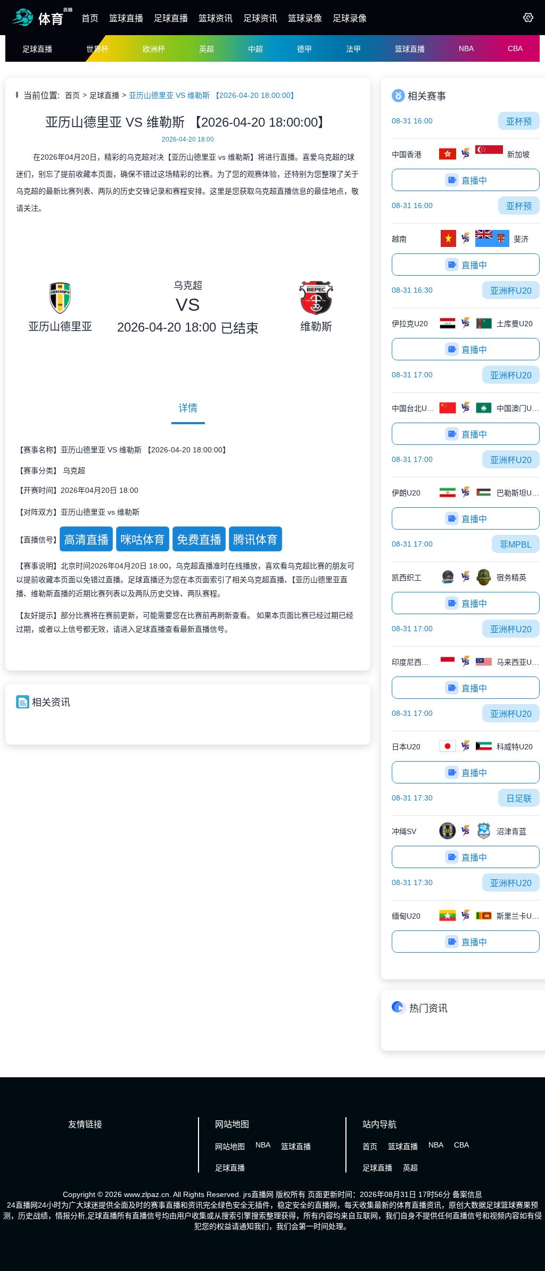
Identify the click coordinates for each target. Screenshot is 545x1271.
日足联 (519, 798)
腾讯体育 (255, 540)
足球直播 (171, 18)
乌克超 (74, 470)
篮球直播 (126, 18)
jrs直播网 (258, 1194)
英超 (206, 49)
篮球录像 (305, 18)
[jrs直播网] (42, 25)
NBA (466, 48)
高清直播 (86, 540)
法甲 (353, 49)
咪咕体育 (142, 540)
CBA (515, 48)
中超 (255, 49)
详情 (187, 408)
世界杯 (97, 49)
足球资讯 (260, 18)
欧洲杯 (154, 49)
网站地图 (230, 1146)
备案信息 (467, 1194)
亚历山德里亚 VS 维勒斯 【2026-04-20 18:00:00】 (213, 95)
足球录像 (350, 18)
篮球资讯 (216, 18)
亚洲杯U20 (511, 290)
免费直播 (199, 540)
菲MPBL (516, 544)
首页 (89, 18)
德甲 (304, 49)
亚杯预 (519, 121)
